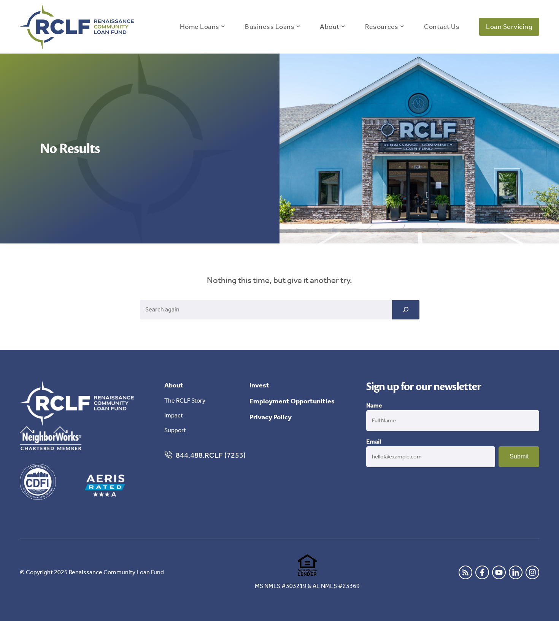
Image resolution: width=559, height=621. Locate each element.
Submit (519, 456)
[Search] (405, 309)
